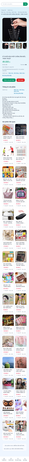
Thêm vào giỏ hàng (9, 80)
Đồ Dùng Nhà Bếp (22, 12)
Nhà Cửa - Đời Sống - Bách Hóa (8, 12)
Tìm (25, 4)
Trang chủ (3, 10)
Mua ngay (20, 80)
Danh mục (10, 10)
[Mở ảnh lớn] (14, 30)
